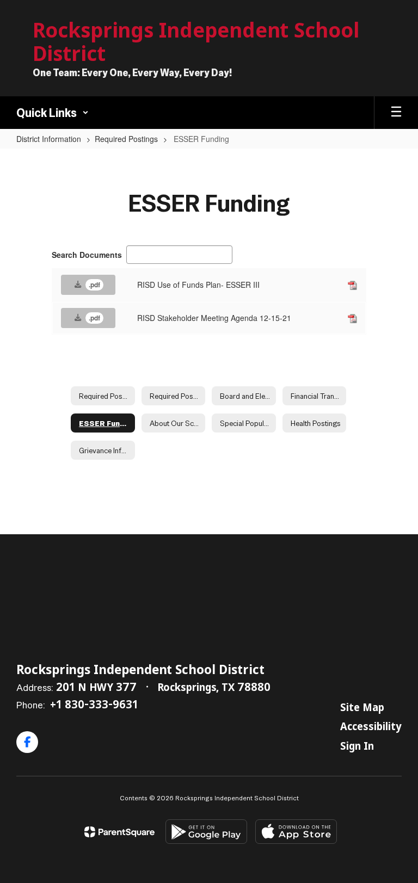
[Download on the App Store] (296, 831)
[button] (52, 112)
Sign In (357, 745)
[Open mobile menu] (396, 112)
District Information (48, 138)
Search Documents (87, 254)
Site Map (362, 706)
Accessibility (371, 725)
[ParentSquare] (119, 832)
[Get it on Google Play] (206, 831)
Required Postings (126, 138)
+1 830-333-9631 (94, 704)
